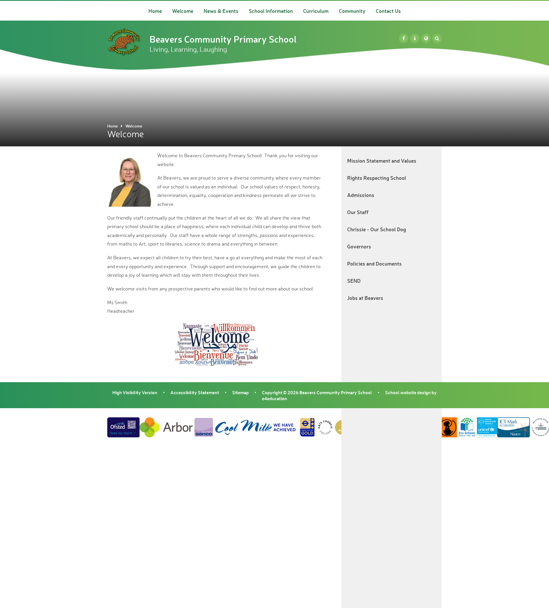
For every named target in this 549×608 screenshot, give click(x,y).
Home (112, 126)
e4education (274, 398)
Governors (359, 246)
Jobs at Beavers (365, 297)
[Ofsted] (414, 38)
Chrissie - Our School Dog (376, 229)
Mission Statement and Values (381, 160)
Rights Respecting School (376, 177)
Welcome (134, 126)
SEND (354, 280)
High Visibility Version (134, 392)
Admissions (360, 195)
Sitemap (240, 392)
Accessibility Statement (194, 392)
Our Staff (358, 212)
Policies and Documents (374, 263)
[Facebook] (403, 38)
